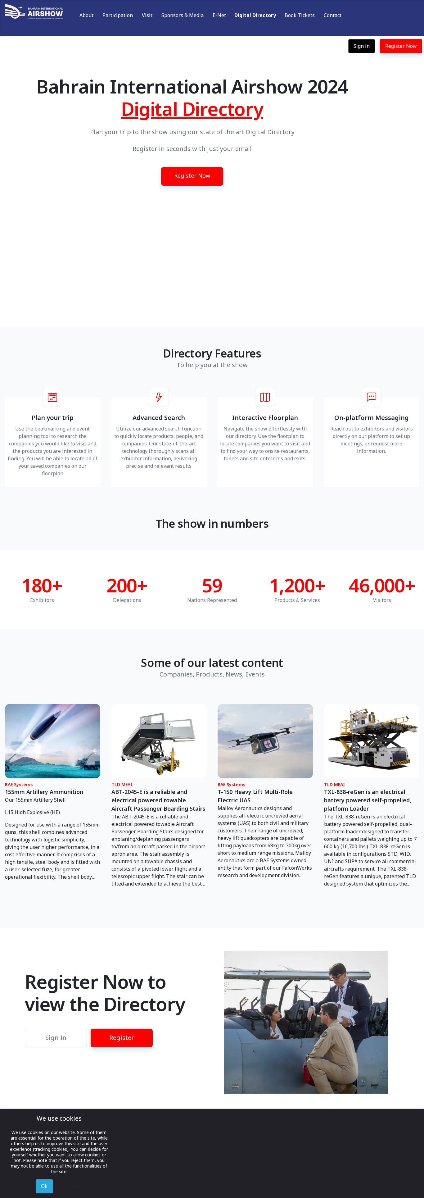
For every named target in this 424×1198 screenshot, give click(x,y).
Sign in (362, 46)
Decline (68, 1186)
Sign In (55, 1037)
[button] (192, 169)
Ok (44, 1186)
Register (121, 1037)
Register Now (401, 46)
